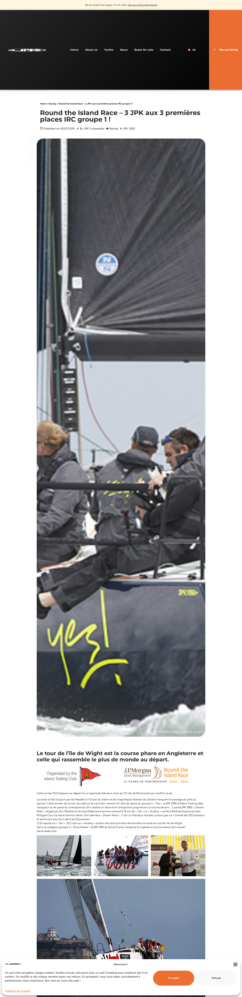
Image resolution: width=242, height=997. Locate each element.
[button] (235, 964)
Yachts (108, 49)
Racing (52, 103)
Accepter (173, 978)
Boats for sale (143, 49)
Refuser (216, 978)
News (124, 49)
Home (74, 49)
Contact (165, 49)
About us (91, 49)
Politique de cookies (17, 991)
